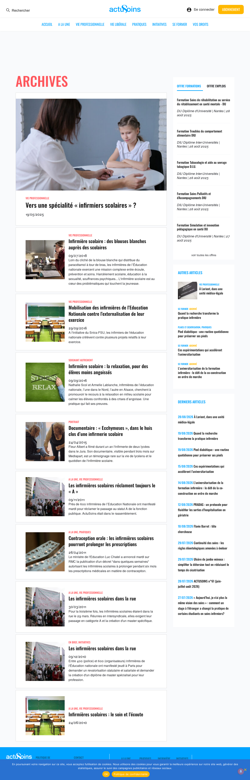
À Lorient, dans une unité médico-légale (211, 290)
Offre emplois (216, 86)
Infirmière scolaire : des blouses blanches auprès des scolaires (107, 243)
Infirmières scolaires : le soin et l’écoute (106, 714)
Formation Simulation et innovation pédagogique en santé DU (198, 227)
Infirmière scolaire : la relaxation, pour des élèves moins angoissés (108, 369)
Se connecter (204, 9)
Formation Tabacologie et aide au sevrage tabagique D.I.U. (202, 164)
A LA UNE (64, 24)
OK (106, 774)
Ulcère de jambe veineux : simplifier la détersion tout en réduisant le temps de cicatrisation (203, 564)
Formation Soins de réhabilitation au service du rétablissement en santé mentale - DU (203, 102)
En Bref (73, 642)
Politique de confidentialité (131, 774)
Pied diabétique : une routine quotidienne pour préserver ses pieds (203, 333)
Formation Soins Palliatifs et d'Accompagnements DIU (194, 195)
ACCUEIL (47, 24)
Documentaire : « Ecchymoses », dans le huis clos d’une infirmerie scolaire (110, 430)
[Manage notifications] (241, 771)
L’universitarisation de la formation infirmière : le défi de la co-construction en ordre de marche (202, 372)
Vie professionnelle (90, 24)
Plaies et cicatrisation (189, 327)
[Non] (245, 770)
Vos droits (200, 24)
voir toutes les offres (203, 255)
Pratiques (139, 24)
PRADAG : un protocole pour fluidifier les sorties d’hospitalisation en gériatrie (203, 509)
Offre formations (189, 86)
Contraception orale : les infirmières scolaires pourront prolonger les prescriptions (111, 540)
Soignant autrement (81, 360)
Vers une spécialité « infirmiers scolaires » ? (81, 204)
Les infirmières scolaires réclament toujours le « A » (112, 488)
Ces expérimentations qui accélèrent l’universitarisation (200, 352)
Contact (79, 757)
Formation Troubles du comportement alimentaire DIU (199, 133)
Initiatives (159, 24)
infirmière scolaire (100, 460)
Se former (179, 24)
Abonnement (231, 9)
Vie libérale (118, 24)
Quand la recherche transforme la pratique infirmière (198, 315)
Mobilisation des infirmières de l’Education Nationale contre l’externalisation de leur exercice (108, 313)
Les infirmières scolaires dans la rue (102, 598)
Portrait (74, 422)
